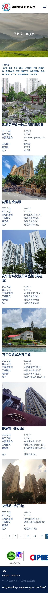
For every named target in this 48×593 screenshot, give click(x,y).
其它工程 (33, 74)
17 (41, 536)
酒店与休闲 (10, 71)
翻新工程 (24, 71)
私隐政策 (5, 575)
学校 (35, 68)
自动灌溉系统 (23, 74)
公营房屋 (28, 68)
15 (28, 536)
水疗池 (13, 74)
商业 (21, 68)
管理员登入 (15, 575)
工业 (10, 68)
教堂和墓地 (34, 71)
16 (35, 536)
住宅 (15, 68)
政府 (5, 68)
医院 (18, 71)
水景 (7, 74)
